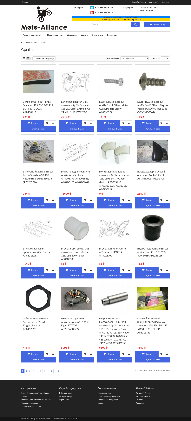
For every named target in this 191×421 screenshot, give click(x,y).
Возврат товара (65, 396)
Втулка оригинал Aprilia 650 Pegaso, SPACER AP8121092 (112, 252)
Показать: (155, 58)
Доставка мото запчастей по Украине (36, 400)
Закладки (140, 400)
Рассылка (140, 403)
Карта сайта (64, 400)
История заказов (143, 396)
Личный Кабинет (143, 393)
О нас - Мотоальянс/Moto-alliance (35, 393)
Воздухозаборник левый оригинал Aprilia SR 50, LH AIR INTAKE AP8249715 (152, 175)
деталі (138, 19)
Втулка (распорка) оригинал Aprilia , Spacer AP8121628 (36, 252)
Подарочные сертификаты (109, 396)
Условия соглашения (29, 403)
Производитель (31, 42)
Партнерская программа (108, 400)
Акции (100, 403)
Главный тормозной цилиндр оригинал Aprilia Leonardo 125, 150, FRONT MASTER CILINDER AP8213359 (152, 325)
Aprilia (44, 42)
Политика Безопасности (31, 406)
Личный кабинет (138, 2)
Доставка (71, 35)
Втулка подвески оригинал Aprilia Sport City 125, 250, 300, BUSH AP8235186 (152, 252)
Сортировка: (113, 58)
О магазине (97, 35)
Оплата (84, 35)
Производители (55, 35)
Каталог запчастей (32, 35)
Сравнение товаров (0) (44, 58)
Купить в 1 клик (38, 129)
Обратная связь (65, 393)
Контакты (112, 35)
